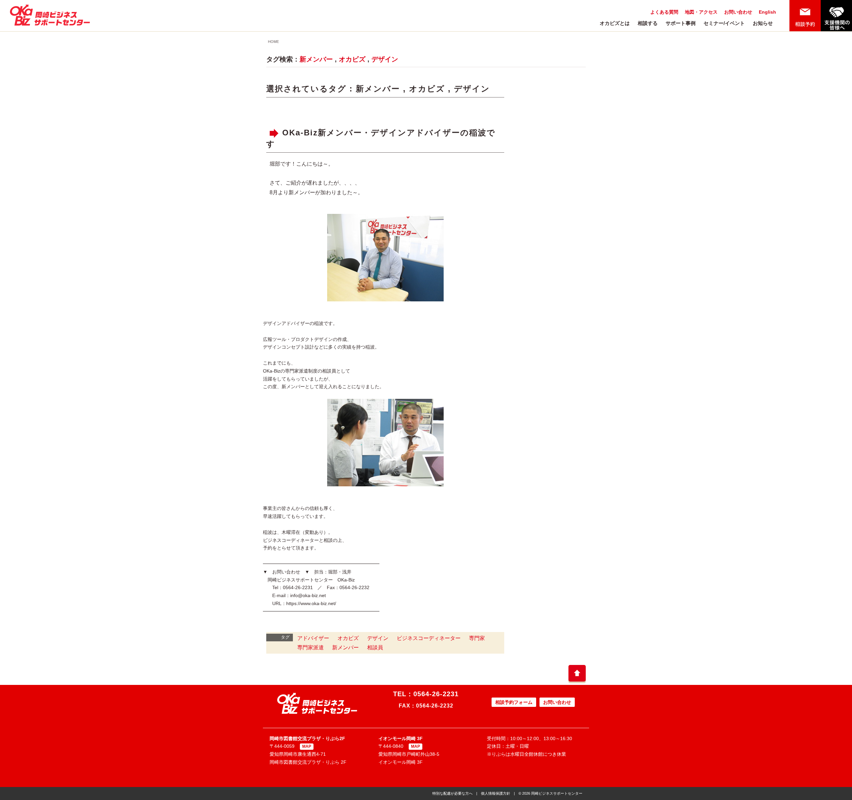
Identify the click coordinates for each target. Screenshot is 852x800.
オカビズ (352, 59)
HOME (273, 42)
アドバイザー (313, 638)
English (767, 12)
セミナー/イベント (724, 23)
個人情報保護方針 (495, 793)
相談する (648, 23)
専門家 (477, 638)
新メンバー (316, 59)
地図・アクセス (701, 12)
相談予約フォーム (513, 702)
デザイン (384, 59)
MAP (306, 746)
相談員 (375, 647)
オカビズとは (615, 23)
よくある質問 (664, 12)
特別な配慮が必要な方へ (452, 793)
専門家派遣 (310, 647)
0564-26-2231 (436, 694)
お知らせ (763, 23)
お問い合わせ (738, 12)
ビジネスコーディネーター (429, 638)
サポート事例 (681, 23)
